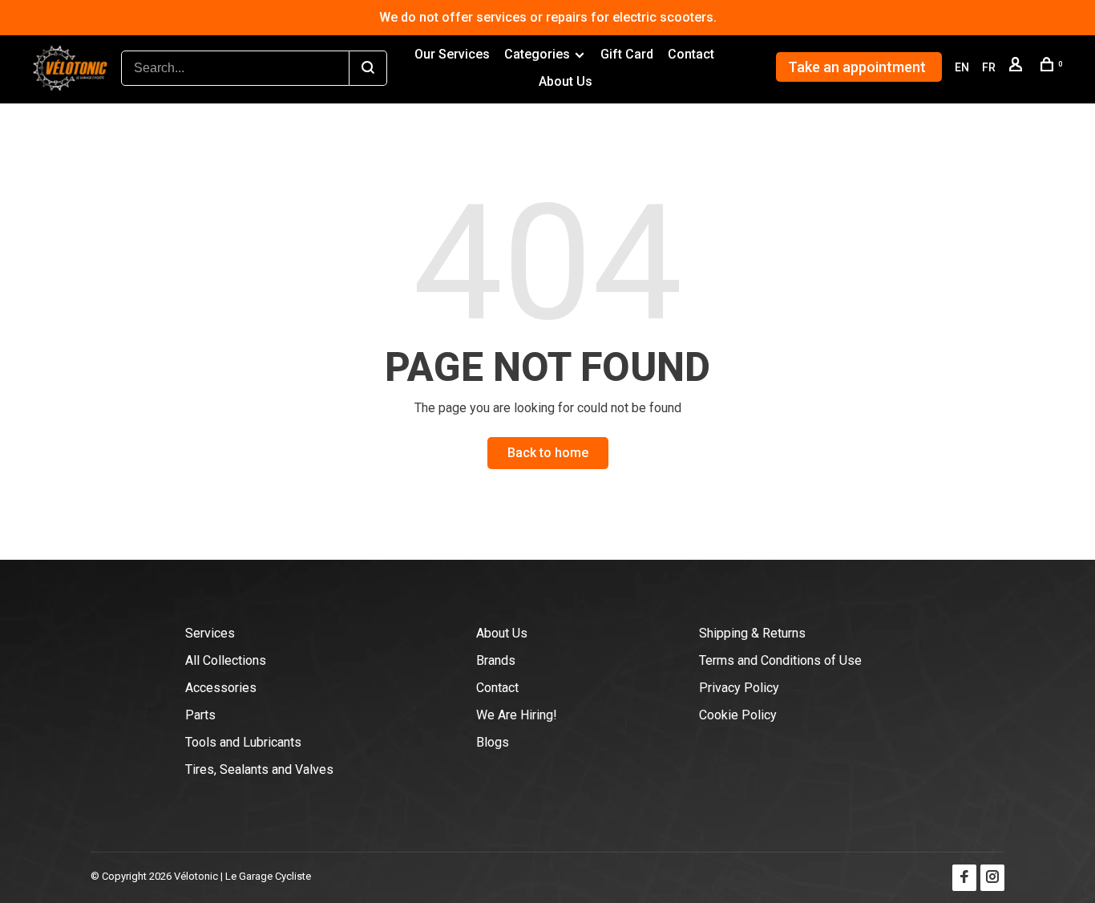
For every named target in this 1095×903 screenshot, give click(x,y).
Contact (691, 54)
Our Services (452, 54)
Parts (200, 715)
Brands (495, 660)
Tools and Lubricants (243, 742)
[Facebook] (964, 878)
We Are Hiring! (516, 715)
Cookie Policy (738, 715)
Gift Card (626, 54)
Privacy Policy (739, 687)
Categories (537, 54)
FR (989, 67)
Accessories (221, 687)
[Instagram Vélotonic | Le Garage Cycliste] (992, 878)
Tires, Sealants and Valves (259, 769)
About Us (565, 81)
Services (210, 633)
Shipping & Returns (752, 633)
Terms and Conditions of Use (780, 660)
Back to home (547, 452)
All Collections (225, 660)
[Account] (1017, 67)
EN (962, 67)
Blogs (492, 742)
